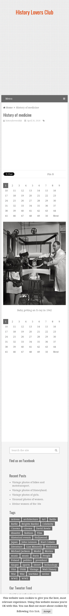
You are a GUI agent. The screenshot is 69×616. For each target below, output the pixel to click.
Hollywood (41, 537)
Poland (15, 560)
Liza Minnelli (34, 546)
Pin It (50, 174)
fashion (28, 533)
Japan (14, 542)
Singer (15, 564)
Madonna (51, 546)
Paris (36, 555)
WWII (14, 578)
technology (50, 564)
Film (39, 533)
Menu (9, 98)
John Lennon (29, 542)
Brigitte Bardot (30, 524)
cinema (28, 528)
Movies (49, 551)
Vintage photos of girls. (25, 494)
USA (13, 569)
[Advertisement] (34, 56)
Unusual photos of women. (28, 499)
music (14, 555)
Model (37, 551)
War (13, 574)
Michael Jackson (20, 551)
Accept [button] (47, 611)
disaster (15, 533)
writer (45, 574)
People (47, 555)
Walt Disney (49, 569)
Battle (52, 519)
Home (9, 107)
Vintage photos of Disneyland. (29, 490)
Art (44, 519)
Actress (15, 519)
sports (26, 564)
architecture (30, 519)
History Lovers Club (34, 12)
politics (27, 560)
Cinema (15, 528)
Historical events (21, 537)
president (41, 560)
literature (16, 546)
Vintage (34, 569)
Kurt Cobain (48, 542)
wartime (33, 574)
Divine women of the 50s (26, 504)
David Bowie (43, 528)
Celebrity (48, 524)
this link (34, 611)
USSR (23, 569)
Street (37, 564)
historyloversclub (14, 121)
